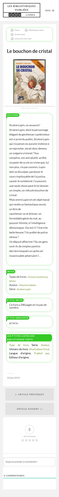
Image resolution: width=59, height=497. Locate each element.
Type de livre (18, 345)
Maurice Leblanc (27, 285)
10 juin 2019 (13, 377)
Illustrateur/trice (39, 349)
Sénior (12, 280)
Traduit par (41, 353)
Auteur (45, 345)
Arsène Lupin (24, 289)
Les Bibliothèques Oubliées (22, 8)
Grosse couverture (37, 276)
